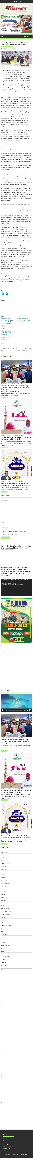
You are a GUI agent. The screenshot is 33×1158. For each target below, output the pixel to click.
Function (3, 903)
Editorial (3, 889)
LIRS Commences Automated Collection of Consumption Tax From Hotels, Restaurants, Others (7, 322)
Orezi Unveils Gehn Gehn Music (8, 349)
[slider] (15, 710)
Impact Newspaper (15, 383)
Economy (3, 886)
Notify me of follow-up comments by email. (14, 531)
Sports (2, 951)
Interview (3, 917)
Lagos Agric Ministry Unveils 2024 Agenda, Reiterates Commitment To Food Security (7, 333)
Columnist (3, 874)
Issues (2, 920)
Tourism (3, 959)
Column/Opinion (5, 872)
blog (2, 397)
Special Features (5, 945)
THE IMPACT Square (6, 957)
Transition (3, 962)
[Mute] (27, 710)
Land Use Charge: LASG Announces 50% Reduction (23, 319)
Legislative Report (6, 925)
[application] (16, 587)
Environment (4, 897)
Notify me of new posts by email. (11, 534)
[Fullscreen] (30, 710)
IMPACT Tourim (5, 914)
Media (2, 928)
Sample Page (6, 1148)
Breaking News (5, 863)
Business (3, 866)
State (2, 954)
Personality (4, 934)
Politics (3, 940)
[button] (16, 8)
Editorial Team (7, 1146)
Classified (3, 869)
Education (3, 891)
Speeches (3, 948)
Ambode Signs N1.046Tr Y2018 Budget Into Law (25, 349)
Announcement (5, 855)
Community (4, 880)
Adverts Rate (6, 1143)
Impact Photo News (6, 911)
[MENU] (31, 36)
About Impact (6, 1139)
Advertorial (4, 852)
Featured (3, 900)
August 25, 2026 (6, 383)
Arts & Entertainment (6, 858)
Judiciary (3, 923)
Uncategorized (5, 965)
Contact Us (6, 1145)
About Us (5, 1141)
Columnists (4, 877)
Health (2, 906)
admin (14, 48)
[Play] (3, 710)
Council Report (5, 883)
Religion (3, 942)
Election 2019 (4, 894)
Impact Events (5, 908)
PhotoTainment (5, 937)
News (3, 343)
